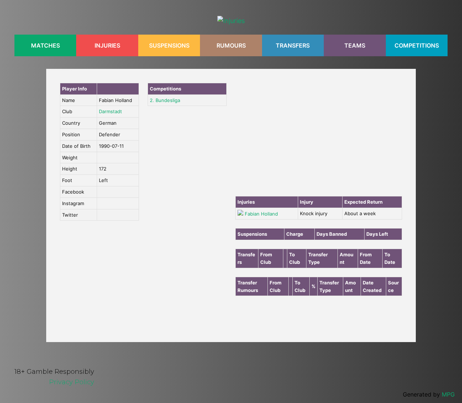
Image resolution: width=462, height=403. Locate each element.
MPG (448, 394)
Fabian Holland (261, 214)
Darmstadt (110, 111)
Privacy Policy (71, 382)
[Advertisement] (318, 137)
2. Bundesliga (165, 100)
